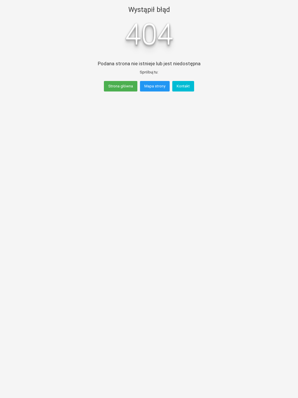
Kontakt (183, 86)
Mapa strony (154, 86)
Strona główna (120, 86)
